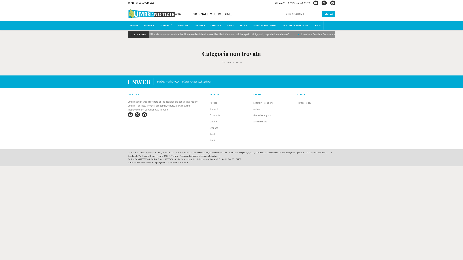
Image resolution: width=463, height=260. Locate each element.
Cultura (200, 25)
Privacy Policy (304, 103)
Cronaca (216, 25)
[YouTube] (315, 3)
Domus (134, 25)
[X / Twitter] (324, 3)
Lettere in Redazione (295, 25)
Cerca (329, 14)
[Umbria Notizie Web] (181, 14)
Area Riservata (260, 121)
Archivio (257, 109)
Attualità (166, 25)
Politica (149, 25)
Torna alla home (231, 62)
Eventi (230, 25)
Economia (183, 25)
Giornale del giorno (299, 3)
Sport (243, 25)
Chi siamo (280, 3)
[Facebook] (332, 3)
